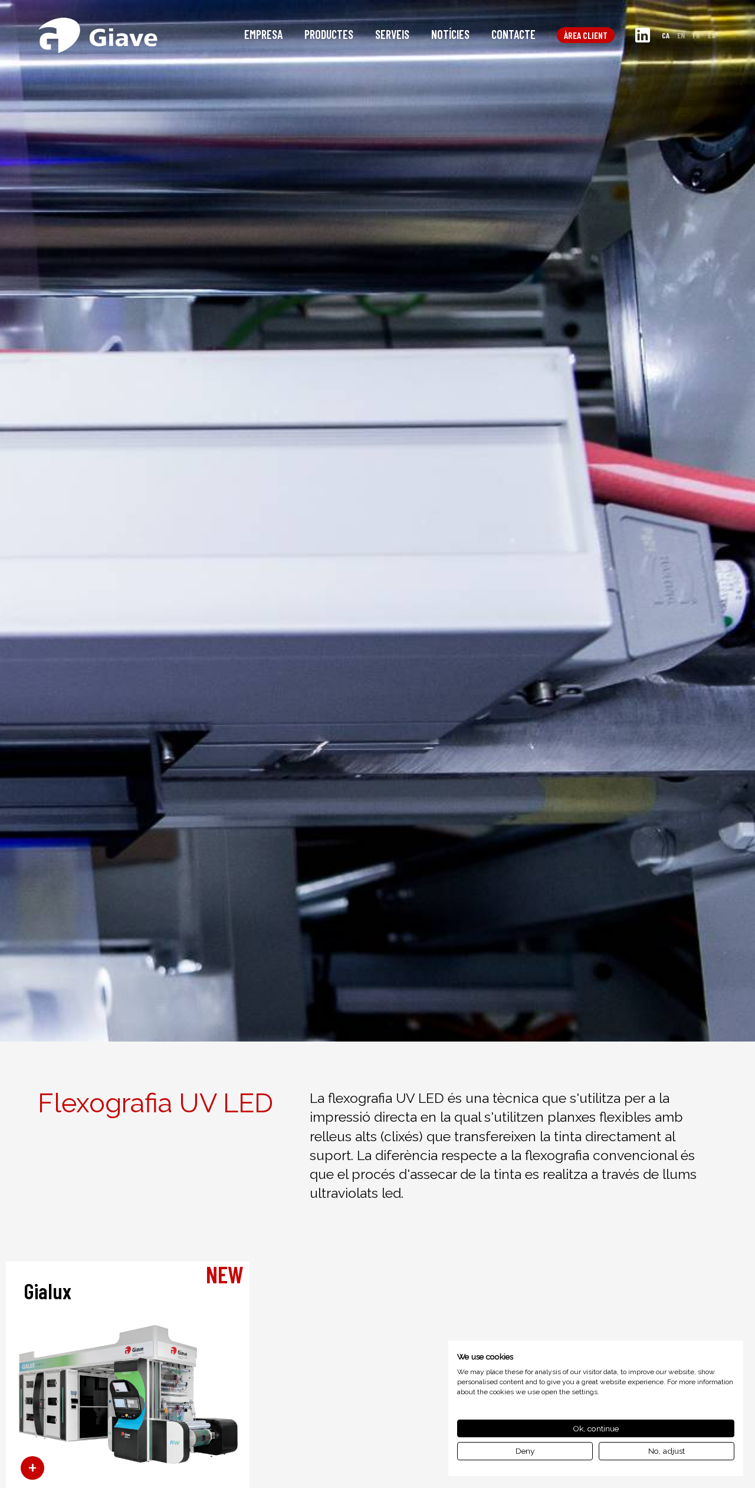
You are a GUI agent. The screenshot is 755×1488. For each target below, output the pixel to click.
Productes (328, 34)
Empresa (263, 34)
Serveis (392, 34)
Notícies (450, 34)
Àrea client (586, 35)
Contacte (513, 34)
